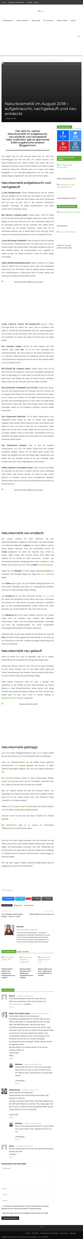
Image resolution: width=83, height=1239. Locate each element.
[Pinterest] (73, 2)
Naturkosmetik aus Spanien (12, 698)
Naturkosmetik (28, 905)
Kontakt (28, 1233)
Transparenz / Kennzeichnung (49, 1233)
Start (3, 60)
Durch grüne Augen (17, 806)
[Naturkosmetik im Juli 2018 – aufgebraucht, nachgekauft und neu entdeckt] (46, 961)
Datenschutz (64, 1233)
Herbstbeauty (11, 825)
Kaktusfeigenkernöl (66, 178)
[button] (78, 36)
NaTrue (43, 574)
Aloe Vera (46, 596)
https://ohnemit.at (16, 1004)
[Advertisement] (39, 38)
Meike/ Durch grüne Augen (19, 1013)
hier (17, 169)
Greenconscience (18, 762)
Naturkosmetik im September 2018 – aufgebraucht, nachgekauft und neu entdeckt (26, 973)
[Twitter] (79, 2)
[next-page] (6, 982)
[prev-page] (3, 982)
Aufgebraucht (11, 60)
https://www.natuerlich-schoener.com (27, 929)
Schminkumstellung (13, 778)
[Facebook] (67, 2)
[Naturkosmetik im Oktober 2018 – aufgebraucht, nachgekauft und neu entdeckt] (9, 961)
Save (29, 898)
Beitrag (20, 474)
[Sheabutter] (69, 217)
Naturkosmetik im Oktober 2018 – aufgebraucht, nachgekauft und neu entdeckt (8, 973)
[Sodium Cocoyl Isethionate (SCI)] (69, 237)
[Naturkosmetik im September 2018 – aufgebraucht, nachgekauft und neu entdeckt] (28, 961)
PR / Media (35, 1233)
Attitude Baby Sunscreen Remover (42, 914)
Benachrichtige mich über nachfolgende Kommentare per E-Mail (25, 1213)
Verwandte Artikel (9, 952)
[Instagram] (70, 2)
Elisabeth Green (8, 816)
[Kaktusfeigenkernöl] (69, 170)
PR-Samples (7, 890)
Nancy (11, 1146)
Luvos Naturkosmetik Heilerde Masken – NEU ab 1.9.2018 (12, 915)
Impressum (72, 1233)
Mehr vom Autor (23, 952)
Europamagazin (45, 565)
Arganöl (44, 324)
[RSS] (76, 2)
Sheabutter (62, 226)
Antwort (11, 1007)
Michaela (20, 926)
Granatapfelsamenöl (66, 198)
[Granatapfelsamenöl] (69, 189)
